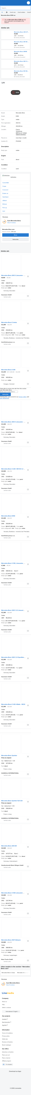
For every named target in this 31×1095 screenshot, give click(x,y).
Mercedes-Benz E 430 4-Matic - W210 (13, 704)
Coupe (4, 186)
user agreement (4, 398)
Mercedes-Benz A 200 (8, 369)
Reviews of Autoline (7, 1042)
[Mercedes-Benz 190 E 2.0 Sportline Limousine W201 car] (15, 645)
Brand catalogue (6, 1045)
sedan (17, 119)
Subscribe (5, 394)
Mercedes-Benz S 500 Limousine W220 (14, 893)
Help (3, 1004)
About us (4, 1001)
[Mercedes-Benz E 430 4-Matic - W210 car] (15, 692)
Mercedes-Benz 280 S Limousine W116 (21, 61)
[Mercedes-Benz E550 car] (15, 504)
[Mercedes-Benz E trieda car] (15, 310)
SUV (3, 211)
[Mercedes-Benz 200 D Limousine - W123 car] (15, 263)
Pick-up (4, 207)
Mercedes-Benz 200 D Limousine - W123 (14, 275)
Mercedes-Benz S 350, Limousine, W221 (14, 563)
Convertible (5, 182)
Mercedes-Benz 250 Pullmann (11, 940)
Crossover (5, 190)
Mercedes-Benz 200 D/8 (9, 846)
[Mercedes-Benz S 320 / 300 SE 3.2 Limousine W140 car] (15, 457)
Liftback (4, 200)
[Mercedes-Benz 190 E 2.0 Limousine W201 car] (15, 598)
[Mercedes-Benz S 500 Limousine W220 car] (15, 881)
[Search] (28, 8)
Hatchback (5, 197)
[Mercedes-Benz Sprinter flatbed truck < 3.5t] (15, 743)
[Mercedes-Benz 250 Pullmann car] (15, 928)
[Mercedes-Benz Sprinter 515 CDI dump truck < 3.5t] (15, 789)
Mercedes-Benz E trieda (9, 322)
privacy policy (23, 397)
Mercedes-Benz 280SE (20, 51)
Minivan (4, 204)
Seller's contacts (6, 1007)
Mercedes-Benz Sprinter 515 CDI (11, 800)
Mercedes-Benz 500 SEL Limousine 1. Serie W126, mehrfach (21, 71)
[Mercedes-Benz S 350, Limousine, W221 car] (15, 551)
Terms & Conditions (7, 1033)
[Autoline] (7, 12)
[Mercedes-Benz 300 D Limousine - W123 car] (15, 410)
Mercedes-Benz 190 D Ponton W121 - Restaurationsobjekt (21, 32)
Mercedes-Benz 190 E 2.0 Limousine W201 (15, 610)
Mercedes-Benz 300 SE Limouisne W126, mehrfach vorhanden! (21, 41)
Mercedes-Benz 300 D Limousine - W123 (14, 422)
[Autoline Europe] (11, 3)
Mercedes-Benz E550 (8, 516)
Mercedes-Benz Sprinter (9, 755)
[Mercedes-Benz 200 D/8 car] (15, 834)
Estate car (5, 193)
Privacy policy (5, 1036)
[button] (28, 3)
